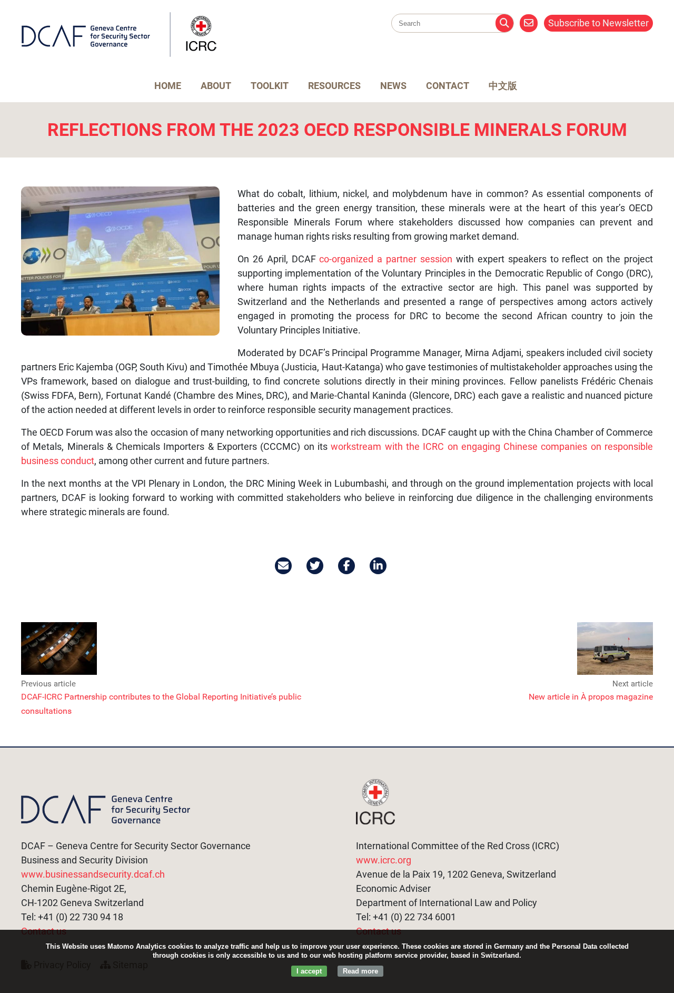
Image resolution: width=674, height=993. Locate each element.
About (216, 85)
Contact (447, 85)
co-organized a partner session (385, 258)
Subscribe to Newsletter (598, 22)
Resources (334, 85)
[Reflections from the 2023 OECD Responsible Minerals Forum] (120, 261)
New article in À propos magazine (591, 697)
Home (167, 85)
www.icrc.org (383, 860)
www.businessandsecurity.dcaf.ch (93, 874)
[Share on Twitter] (315, 565)
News (393, 85)
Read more (360, 971)
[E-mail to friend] (284, 565)
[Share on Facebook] (347, 565)
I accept (309, 971)
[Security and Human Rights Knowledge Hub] (119, 54)
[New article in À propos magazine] (615, 673)
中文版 (503, 85)
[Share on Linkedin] (379, 565)
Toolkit (270, 85)
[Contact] (529, 23)
